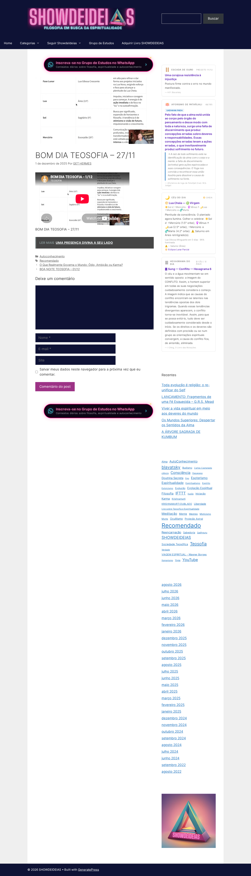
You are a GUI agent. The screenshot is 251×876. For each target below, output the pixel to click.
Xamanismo (167, 560)
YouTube (190, 559)
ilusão (191, 494)
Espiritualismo (193, 483)
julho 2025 (170, 671)
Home (8, 43)
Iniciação (201, 493)
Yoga (177, 560)
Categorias (27, 43)
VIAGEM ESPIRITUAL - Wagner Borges (184, 554)
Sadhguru (202, 532)
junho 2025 (170, 678)
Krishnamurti (179, 498)
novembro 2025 (174, 645)
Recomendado (49, 260)
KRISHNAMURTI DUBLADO (177, 503)
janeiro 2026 (171, 631)
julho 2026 (170, 591)
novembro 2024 (174, 725)
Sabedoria (189, 532)
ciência (165, 473)
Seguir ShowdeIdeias (62, 43)
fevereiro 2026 (173, 625)
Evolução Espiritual (199, 488)
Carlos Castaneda (203, 468)
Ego (187, 478)
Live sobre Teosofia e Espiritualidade (180, 508)
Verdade (166, 549)
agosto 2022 (171, 772)
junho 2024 (170, 758)
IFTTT (181, 493)
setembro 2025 (174, 658)
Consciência (180, 473)
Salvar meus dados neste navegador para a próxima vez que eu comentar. (90, 371)
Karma (166, 498)
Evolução (180, 488)
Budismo (187, 467)
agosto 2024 (172, 745)
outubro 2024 (172, 731)
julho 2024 (170, 751)
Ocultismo (176, 518)
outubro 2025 (172, 651)
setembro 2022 (174, 765)
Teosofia (198, 543)
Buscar (213, 18)
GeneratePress (88, 869)
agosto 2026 (172, 585)
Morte (165, 518)
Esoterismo (199, 478)
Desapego (197, 473)
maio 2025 (170, 685)
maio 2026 (170, 605)
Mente (183, 513)
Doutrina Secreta (172, 478)
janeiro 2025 (171, 711)
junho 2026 (170, 598)
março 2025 (171, 698)
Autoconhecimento (52, 256)
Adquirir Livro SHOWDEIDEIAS (143, 43)
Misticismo (205, 514)
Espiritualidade (173, 483)
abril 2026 (170, 611)
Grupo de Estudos (101, 43)
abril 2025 (169, 691)
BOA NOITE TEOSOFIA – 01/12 (60, 269)
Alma (164, 461)
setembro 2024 (174, 738)
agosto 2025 (171, 665)
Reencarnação (171, 532)
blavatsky (171, 467)
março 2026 (171, 618)
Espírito (206, 483)
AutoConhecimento (183, 461)
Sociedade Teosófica (175, 544)
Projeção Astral (194, 518)
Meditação (169, 514)
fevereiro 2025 (173, 705)
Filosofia (168, 493)
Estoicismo (167, 488)
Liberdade (200, 503)
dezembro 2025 (174, 638)
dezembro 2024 (174, 718)
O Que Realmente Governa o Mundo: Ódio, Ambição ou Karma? (81, 264)
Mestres (193, 514)
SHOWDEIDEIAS (176, 537)
